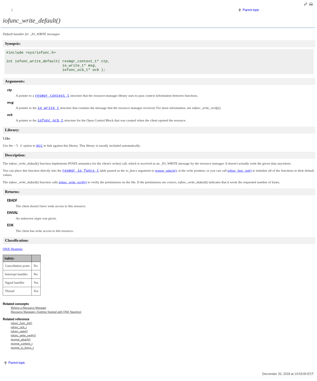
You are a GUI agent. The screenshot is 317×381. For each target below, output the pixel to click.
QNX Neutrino (13, 249)
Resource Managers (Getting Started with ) (46, 312)
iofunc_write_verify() (23, 335)
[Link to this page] (306, 4)
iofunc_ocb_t (19, 327)
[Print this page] (311, 4)
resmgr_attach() (20, 339)
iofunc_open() (19, 331)
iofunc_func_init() (21, 323)
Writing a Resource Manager (28, 307)
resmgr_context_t (22, 343)
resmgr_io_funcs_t (22, 347)
